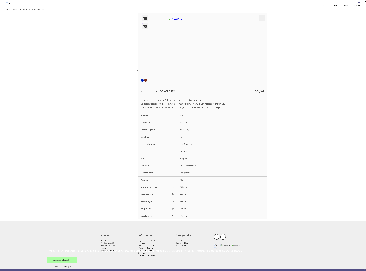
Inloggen (346, 5)
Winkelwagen (356, 4)
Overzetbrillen (182, 243)
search (325, 5)
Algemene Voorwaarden (148, 240)
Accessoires (180, 240)
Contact (141, 243)
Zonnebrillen (23, 9)
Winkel (14, 9)
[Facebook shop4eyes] (216, 237)
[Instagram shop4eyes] (223, 237)
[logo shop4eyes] (12, 4)
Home (8, 9)
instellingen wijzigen (62, 266)
